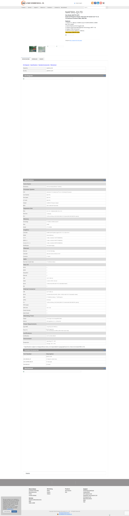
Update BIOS (86, 492)
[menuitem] (81, 3)
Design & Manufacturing (35, 499)
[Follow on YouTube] (66, 509)
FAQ (84, 502)
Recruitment (64, 7)
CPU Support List (87, 493)
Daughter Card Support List (90, 495)
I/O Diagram (26, 65)
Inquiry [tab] (41, 59)
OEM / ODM (32, 503)
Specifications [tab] (26, 59)
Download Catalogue (88, 490)
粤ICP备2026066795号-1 (64, 512)
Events (48, 492)
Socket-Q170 (74, 40)
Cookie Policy (10, 509)
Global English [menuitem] (79, 3)
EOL (71, 40)
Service (29, 7)
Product (23, 7)
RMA (84, 500)
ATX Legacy (79, 40)
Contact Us (57, 7)
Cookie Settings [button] (7, 511)
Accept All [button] (14, 511)
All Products (68, 490)
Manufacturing (32, 492)
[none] (81, 3)
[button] (30, 45)
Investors (50, 7)
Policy (30, 493)
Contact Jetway (32, 495)
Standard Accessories (44, 65)
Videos (48, 493)
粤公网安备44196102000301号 (65, 514)
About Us (42, 7)
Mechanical (53, 65)
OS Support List (87, 497)
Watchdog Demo (87, 498)
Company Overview (34, 490)
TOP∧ (104, 75)
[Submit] (107, 7)
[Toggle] (24, 473)
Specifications (33, 65)
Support (36, 7)
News (48, 490)
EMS (30, 501)
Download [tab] (34, 59)
